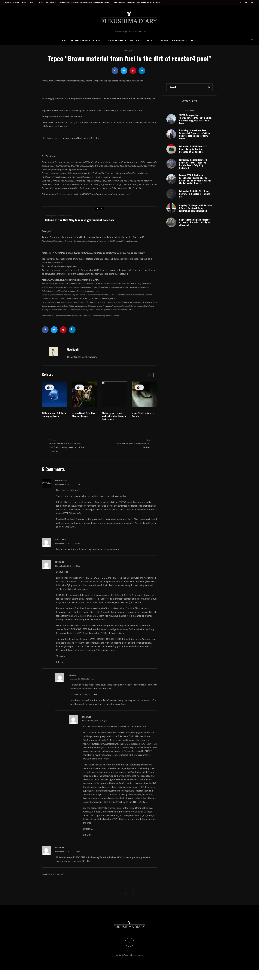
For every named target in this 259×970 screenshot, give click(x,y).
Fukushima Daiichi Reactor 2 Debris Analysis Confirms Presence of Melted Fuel (193, 149)
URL (153, 98)
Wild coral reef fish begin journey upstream (54, 414)
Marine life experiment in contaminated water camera (84, 2)
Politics (134, 40)
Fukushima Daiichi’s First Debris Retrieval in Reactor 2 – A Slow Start (194, 194)
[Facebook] (240, 2)
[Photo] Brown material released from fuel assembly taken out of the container (66, 445)
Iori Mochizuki (49, 156)
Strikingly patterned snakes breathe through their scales (114, 415)
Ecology (149, 40)
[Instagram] (252, 2)
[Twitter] (246, 2)
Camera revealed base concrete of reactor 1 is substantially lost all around (195, 222)
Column (164, 40)
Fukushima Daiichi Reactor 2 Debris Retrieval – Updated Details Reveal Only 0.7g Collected (193, 163)
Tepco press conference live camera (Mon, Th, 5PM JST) (137, 2)
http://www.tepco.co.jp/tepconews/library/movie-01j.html (70, 138)
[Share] (115, 70)
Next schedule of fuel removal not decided (133, 443)
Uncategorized (179, 40)
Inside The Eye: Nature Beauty (143, 414)
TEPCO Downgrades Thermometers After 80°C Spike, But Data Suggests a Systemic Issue (195, 119)
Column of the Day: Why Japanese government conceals (79, 220)
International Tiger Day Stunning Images (83, 414)
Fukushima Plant (115, 40)
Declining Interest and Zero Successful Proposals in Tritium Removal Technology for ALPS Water (194, 134)
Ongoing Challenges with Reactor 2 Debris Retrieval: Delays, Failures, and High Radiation (195, 208)
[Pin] (133, 70)
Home (64, 40)
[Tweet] (124, 70)
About (194, 40)
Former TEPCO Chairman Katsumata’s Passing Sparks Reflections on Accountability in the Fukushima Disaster (195, 179)
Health (96, 40)
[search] (209, 87)
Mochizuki (73, 349)
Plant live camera (47, 2)
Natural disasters (80, 40)
